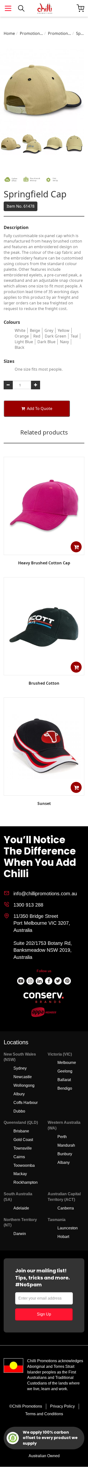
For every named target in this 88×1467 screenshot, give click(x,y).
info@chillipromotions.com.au (45, 893)
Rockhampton (25, 1182)
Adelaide (21, 1208)
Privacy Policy (62, 1406)
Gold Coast (23, 1140)
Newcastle (22, 1077)
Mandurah (66, 1145)
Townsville (22, 1148)
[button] (76, 546)
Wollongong (23, 1085)
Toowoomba (24, 1165)
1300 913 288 (28, 905)
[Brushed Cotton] (44, 671)
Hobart (63, 1237)
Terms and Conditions (44, 1414)
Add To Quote (39, 408)
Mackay (20, 1174)
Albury (19, 1094)
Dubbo (19, 1111)
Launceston (67, 1228)
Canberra (65, 1208)
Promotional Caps (59, 33)
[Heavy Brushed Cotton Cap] (44, 551)
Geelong (64, 1071)
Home (9, 33)
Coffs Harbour (25, 1102)
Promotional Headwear (31, 33)
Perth (62, 1137)
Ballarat (64, 1080)
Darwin (19, 1234)
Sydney (20, 1068)
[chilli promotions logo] (44, 8)
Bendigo (64, 1088)
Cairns (19, 1157)
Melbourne (66, 1062)
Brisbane (21, 1131)
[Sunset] (44, 792)
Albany (63, 1162)
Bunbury (64, 1154)
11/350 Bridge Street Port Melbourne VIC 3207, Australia (41, 923)
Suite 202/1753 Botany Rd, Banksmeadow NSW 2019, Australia (42, 950)
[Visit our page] (20, 981)
